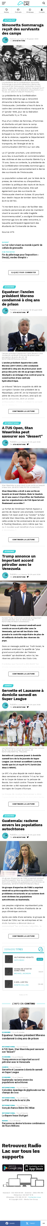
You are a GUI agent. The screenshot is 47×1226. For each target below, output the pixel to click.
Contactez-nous (34, 1197)
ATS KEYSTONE (19, 41)
